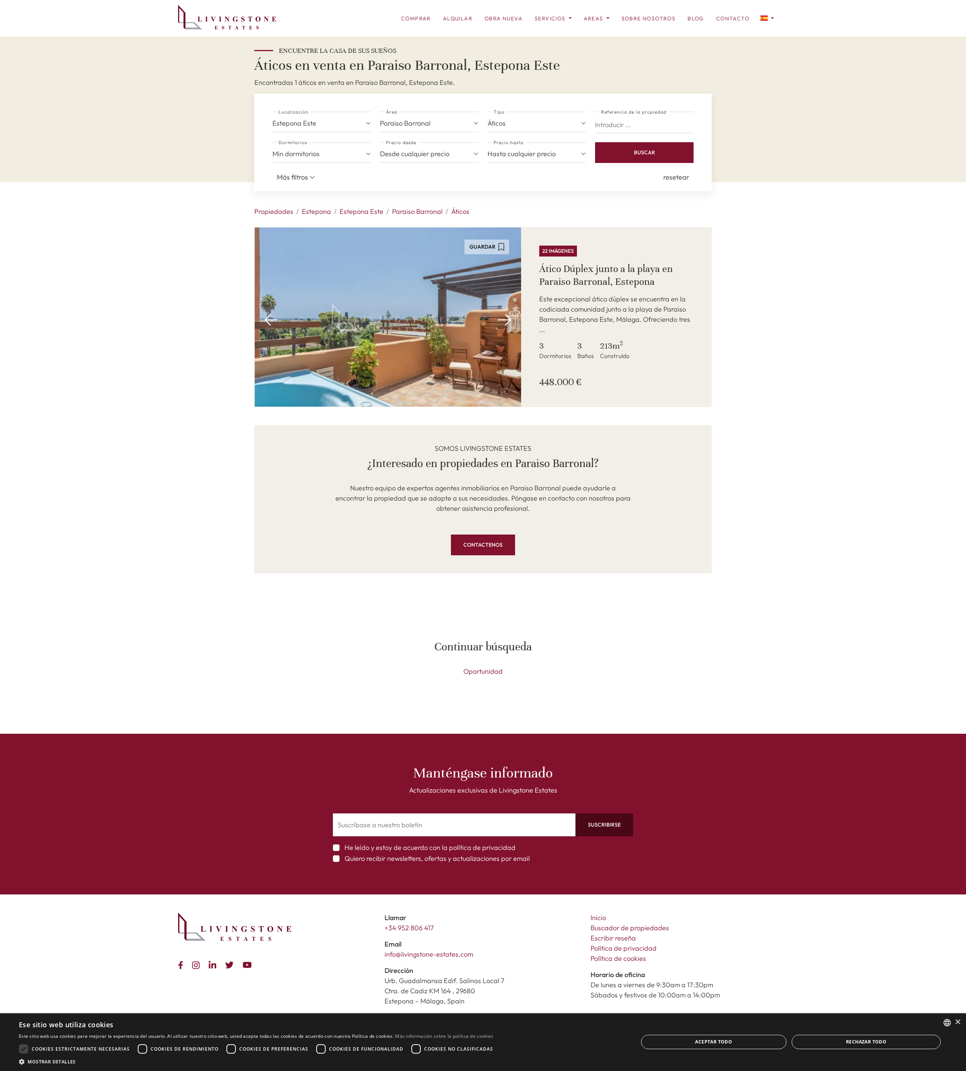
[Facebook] (182, 964)
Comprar (416, 18)
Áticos (460, 211)
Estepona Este (361, 211)
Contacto (732, 18)
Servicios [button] (551, 18)
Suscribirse (604, 824)
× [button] (957, 1022)
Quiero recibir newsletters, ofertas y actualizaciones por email (437, 858)
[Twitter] (231, 964)
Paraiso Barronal (417, 211)
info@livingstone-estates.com (429, 954)
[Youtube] (249, 964)
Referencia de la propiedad (633, 112)
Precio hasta (508, 142)
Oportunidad (483, 671)
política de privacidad (482, 847)
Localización (293, 112)
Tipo (499, 112)
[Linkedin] (214, 964)
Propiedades (273, 211)
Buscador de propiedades (630, 927)
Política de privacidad (624, 948)
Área (391, 112)
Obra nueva (504, 18)
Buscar (644, 152)
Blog (696, 18)
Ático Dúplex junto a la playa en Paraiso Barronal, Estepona (606, 275)
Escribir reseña (613, 938)
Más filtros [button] (293, 177)
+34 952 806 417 (409, 927)
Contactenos (483, 544)
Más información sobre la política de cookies (444, 1036)
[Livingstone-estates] (234, 927)
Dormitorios (292, 142)
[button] (767, 17)
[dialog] (483, 1042)
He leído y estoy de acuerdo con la (430, 847)
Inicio (598, 917)
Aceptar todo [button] (713, 1042)
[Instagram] (197, 964)
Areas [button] (594, 18)
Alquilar (457, 18)
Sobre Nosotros (648, 18)
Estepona (316, 211)
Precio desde (401, 142)
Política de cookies (618, 958)
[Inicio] (227, 17)
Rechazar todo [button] (866, 1042)
